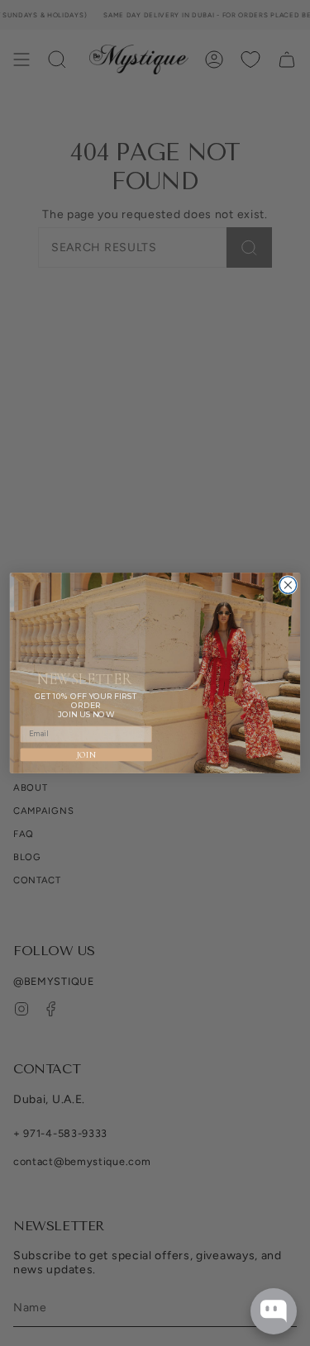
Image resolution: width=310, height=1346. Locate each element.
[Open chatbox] (273, 1311)
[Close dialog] (287, 585)
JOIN (86, 754)
